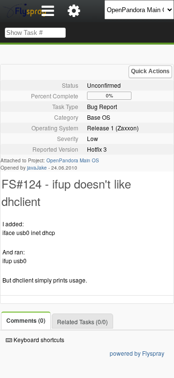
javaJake (37, 167)
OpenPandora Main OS (72, 160)
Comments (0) (25, 320)
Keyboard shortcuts (38, 339)
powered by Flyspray (137, 353)
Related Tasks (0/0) (82, 321)
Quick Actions (150, 71)
